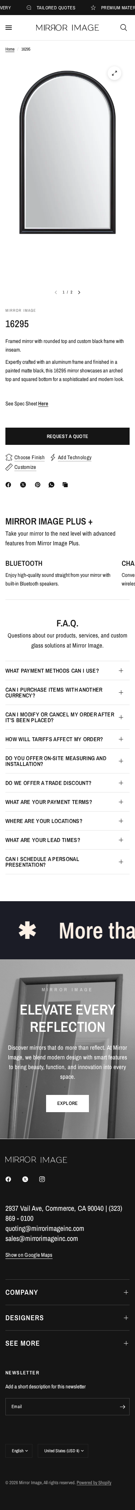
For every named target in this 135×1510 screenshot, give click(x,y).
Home (9, 49)
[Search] (124, 27)
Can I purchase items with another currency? (54, 692)
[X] (24, 484)
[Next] (79, 292)
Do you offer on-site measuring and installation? (55, 761)
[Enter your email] (122, 1406)
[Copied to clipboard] (66, 484)
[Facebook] (9, 484)
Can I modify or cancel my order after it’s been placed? (59, 717)
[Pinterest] (39, 484)
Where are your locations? (43, 821)
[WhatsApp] (53, 484)
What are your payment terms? (48, 802)
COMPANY (21, 1292)
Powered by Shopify (94, 1483)
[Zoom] (114, 73)
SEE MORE (22, 1343)
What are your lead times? (42, 840)
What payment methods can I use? (52, 670)
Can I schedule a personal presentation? (42, 862)
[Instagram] (47, 1179)
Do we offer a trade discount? (48, 783)
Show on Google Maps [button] (29, 1255)
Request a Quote (67, 436)
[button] (67, 1103)
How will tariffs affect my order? (54, 739)
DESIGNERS (24, 1317)
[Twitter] (30, 1179)
